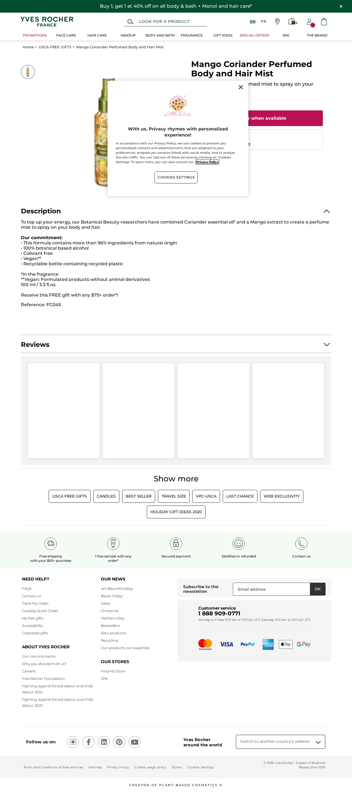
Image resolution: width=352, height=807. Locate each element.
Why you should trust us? (44, 663)
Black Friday (112, 596)
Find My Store (113, 671)
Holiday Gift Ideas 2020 (176, 511)
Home (28, 47)
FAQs (26, 588)
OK (318, 589)
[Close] (241, 87)
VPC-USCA (206, 496)
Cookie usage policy (150, 767)
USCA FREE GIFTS (55, 47)
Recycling (109, 640)
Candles (106, 496)
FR (263, 21)
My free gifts (32, 618)
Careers (28, 671)
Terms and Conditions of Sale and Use (53, 767)
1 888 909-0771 (219, 613)
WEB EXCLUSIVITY (282, 496)
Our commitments (38, 656)
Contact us (31, 596)
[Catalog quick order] (293, 21)
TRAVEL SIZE (173, 496)
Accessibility (32, 625)
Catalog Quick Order (40, 610)
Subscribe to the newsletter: (200, 589)
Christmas (110, 610)
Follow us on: (41, 741)
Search (130, 21)
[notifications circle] (312, 25)
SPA (104, 678)
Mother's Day (112, 618)
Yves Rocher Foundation (43, 678)
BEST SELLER (139, 496)
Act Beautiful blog (117, 588)
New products (113, 633)
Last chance (240, 496)
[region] (178, 138)
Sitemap (94, 767)
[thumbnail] (28, 72)
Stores (177, 767)
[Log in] (309, 21)
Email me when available (257, 118)
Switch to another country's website (275, 741)
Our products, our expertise (125, 648)
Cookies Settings (176, 177)
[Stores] (277, 21)
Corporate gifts (35, 633)
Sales (105, 603)
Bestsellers (110, 625)
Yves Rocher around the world (202, 742)
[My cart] (324, 22)
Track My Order (35, 603)
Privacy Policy (118, 767)
